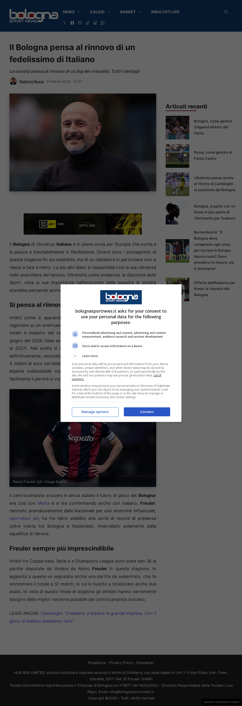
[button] (121, 356)
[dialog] (121, 353)
